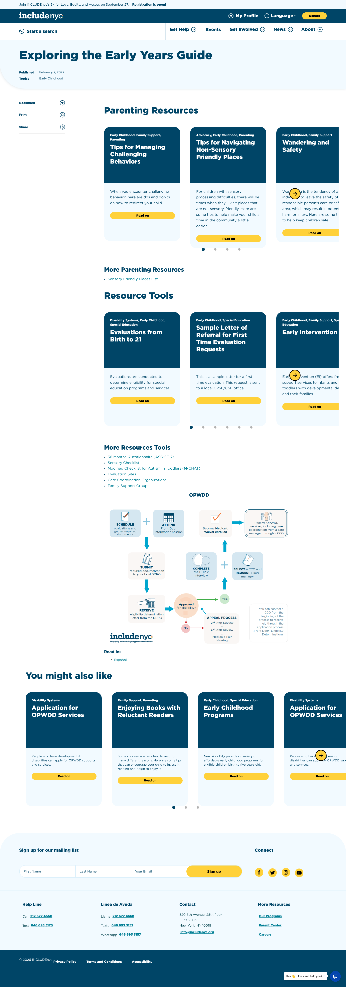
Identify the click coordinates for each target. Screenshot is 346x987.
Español (120, 660)
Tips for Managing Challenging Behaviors (137, 154)
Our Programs (270, 916)
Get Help (179, 29)
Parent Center (270, 925)
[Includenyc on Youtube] (299, 873)
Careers (265, 934)
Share (23, 127)
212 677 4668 (123, 916)
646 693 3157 (122, 925)
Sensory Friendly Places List (133, 279)
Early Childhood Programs (228, 711)
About (308, 29)
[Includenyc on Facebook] (259, 872)
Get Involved (243, 29)
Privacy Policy (64, 962)
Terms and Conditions (104, 962)
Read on (142, 215)
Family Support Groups (128, 486)
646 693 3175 (42, 925)
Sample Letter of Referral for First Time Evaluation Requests (221, 338)
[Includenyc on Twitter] (272, 872)
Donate (314, 16)
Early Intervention (309, 332)
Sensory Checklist (124, 463)
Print (23, 114)
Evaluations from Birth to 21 (136, 336)
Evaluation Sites (122, 474)
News (280, 29)
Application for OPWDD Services (58, 711)
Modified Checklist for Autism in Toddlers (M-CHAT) (154, 468)
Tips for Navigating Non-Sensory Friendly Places (225, 150)
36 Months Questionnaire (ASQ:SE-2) (141, 457)
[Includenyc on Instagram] (286, 872)
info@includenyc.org (197, 932)
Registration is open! (149, 4)
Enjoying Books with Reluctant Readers (149, 711)
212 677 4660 (41, 916)
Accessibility (142, 962)
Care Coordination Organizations (137, 480)
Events (213, 29)
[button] (295, 193)
